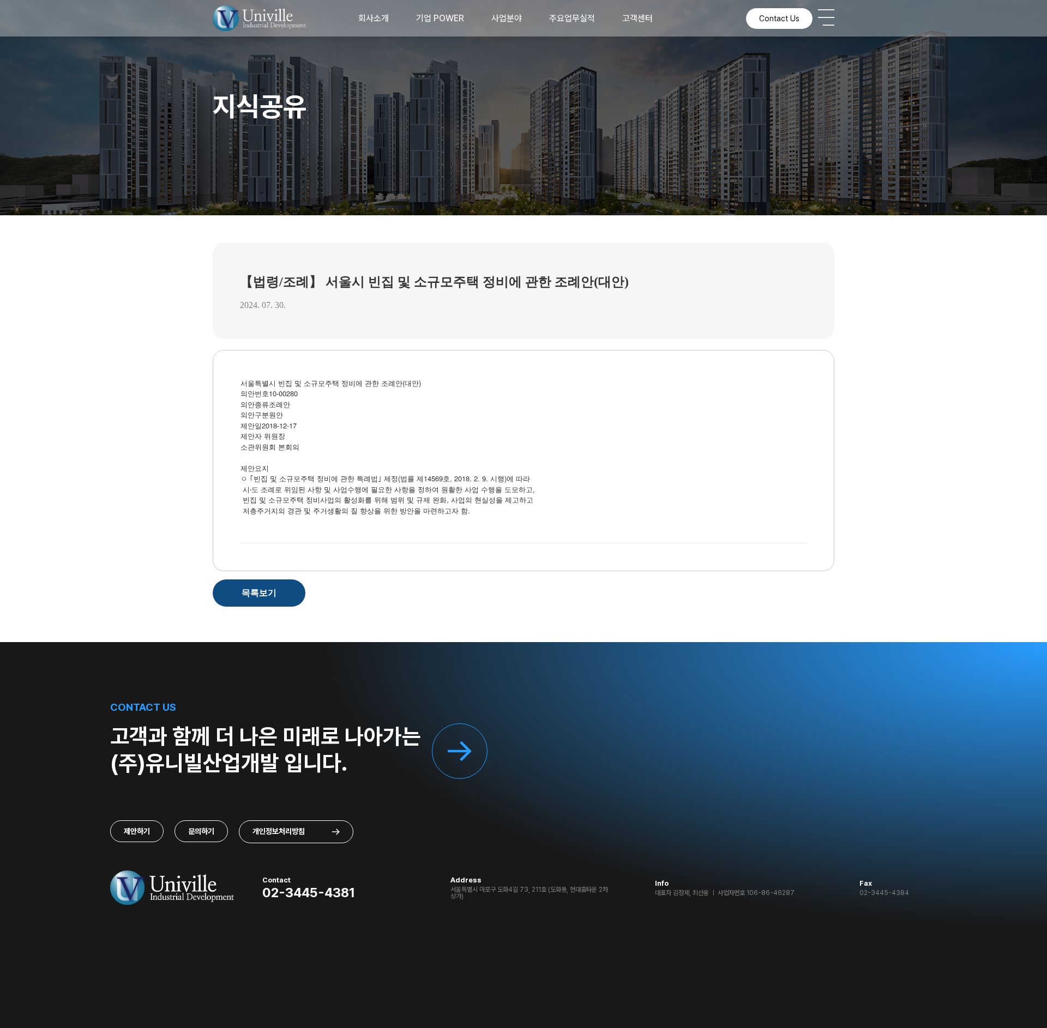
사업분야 (506, 18)
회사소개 (373, 18)
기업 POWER (440, 18)
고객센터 (637, 18)
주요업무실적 (572, 18)
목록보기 (259, 592)
